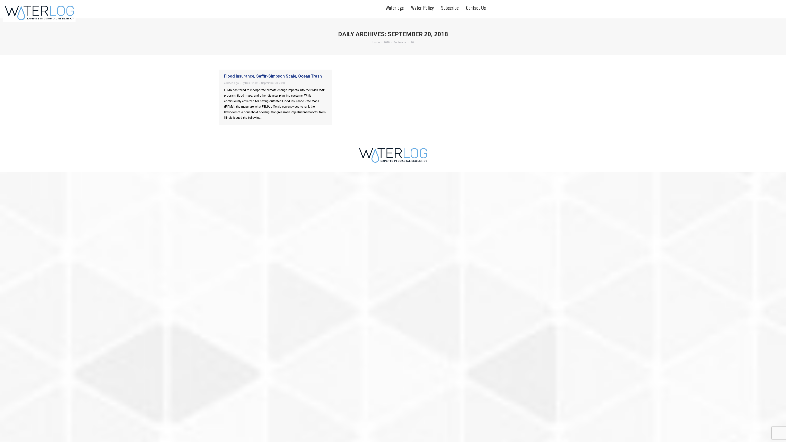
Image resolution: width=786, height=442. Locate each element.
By (250, 83)
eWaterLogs (231, 83)
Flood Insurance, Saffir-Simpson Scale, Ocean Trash (273, 76)
